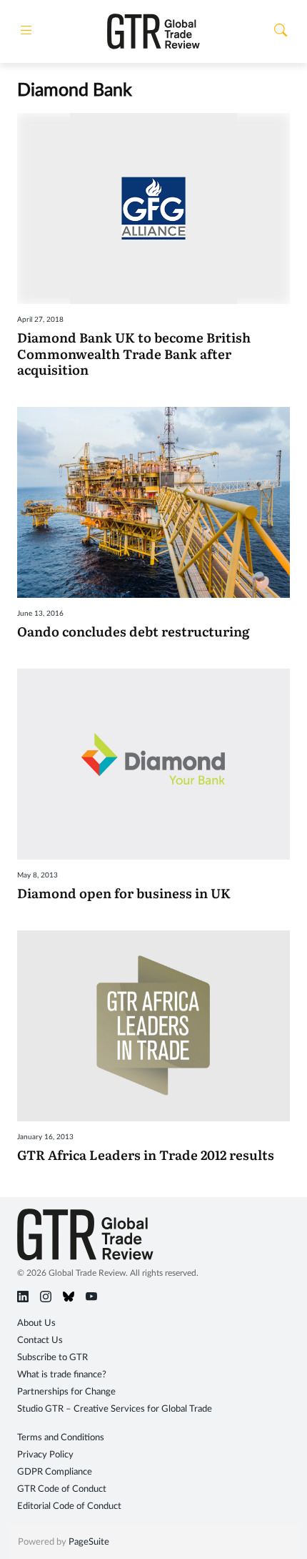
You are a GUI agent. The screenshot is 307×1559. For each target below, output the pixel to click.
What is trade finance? (61, 1375)
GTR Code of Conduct (61, 1489)
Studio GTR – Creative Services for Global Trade (114, 1409)
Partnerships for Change (66, 1392)
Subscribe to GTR (52, 1357)
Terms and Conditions (60, 1437)
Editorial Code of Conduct (69, 1506)
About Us (36, 1323)
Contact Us (40, 1340)
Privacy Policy (45, 1455)
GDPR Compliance (54, 1472)
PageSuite (89, 1542)
